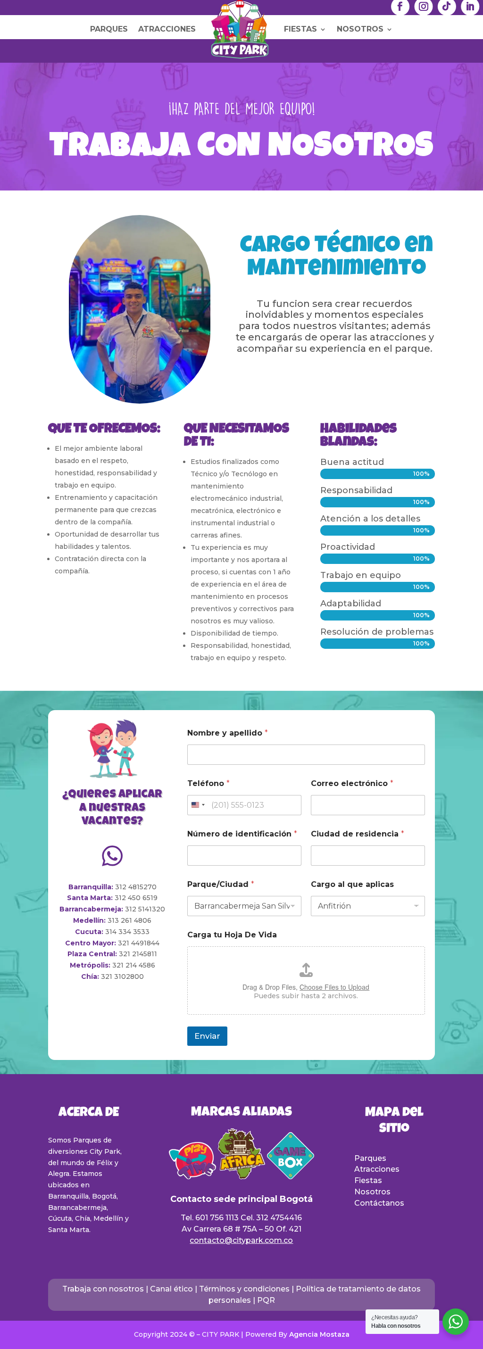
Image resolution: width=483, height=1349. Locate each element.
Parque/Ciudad (220, 884)
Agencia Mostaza (319, 1334)
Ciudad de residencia (357, 833)
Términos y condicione (242, 1288)
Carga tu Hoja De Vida (232, 934)
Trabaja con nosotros (103, 1288)
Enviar (207, 1036)
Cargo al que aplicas (352, 884)
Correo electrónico (352, 783)
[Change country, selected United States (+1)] (197, 805)
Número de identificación (242, 833)
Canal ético (171, 1288)
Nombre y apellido (227, 732)
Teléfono (208, 783)
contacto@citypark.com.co (241, 1240)
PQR (266, 1300)
